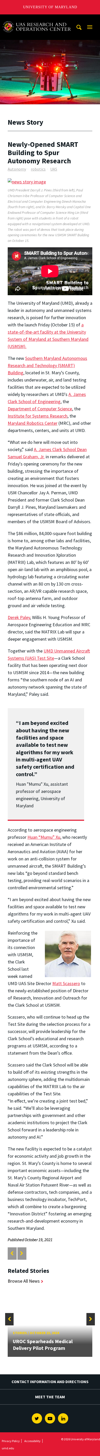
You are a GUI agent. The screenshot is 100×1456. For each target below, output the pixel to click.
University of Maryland (50, 7)
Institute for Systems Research (37, 416)
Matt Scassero (66, 983)
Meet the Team (50, 1396)
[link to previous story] (12, 1253)
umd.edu (8, 1448)
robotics (38, 169)
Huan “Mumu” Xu (43, 837)
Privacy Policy (11, 1441)
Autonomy (17, 169)
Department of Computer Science (40, 409)
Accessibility (32, 1441)
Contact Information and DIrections (50, 1381)
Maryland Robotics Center (32, 423)
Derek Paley (19, 617)
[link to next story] (21, 1253)
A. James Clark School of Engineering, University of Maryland (37, 19)
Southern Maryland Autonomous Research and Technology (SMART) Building (47, 365)
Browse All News (24, 1281)
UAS (53, 169)
